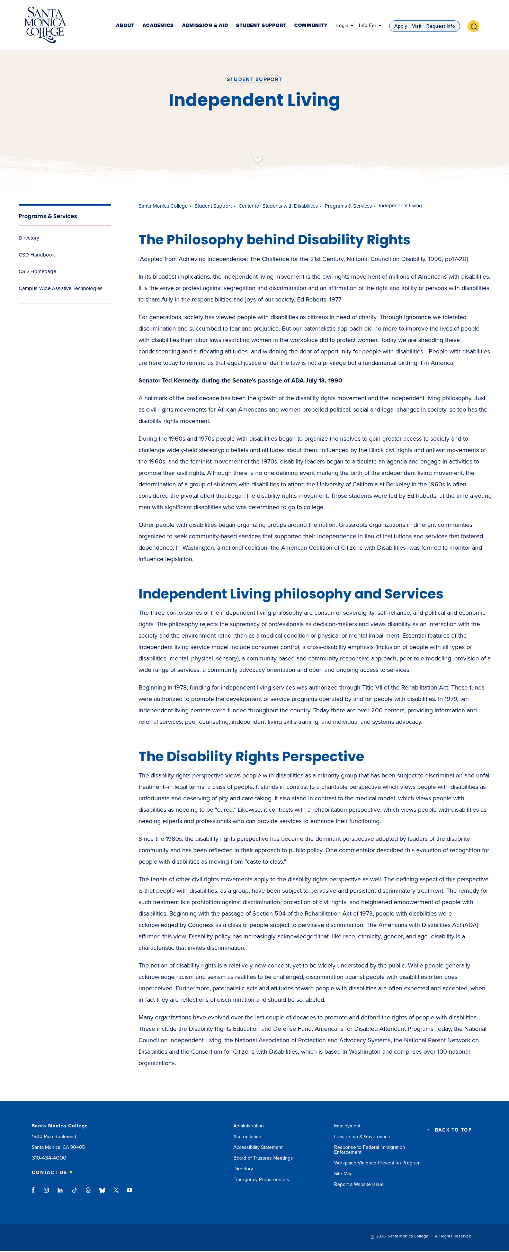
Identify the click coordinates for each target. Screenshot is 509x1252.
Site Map (343, 1174)
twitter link (116, 1193)
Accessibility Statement (258, 1147)
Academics (158, 25)
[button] (476, 25)
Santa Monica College (163, 206)
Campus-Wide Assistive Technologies (60, 288)
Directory (29, 238)
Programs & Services (48, 216)
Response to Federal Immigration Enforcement (369, 1149)
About (125, 25)
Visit (417, 26)
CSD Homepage (37, 271)
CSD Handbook (37, 255)
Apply (400, 26)
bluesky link (102, 1193)
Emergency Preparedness (261, 1179)
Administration (248, 1126)
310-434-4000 (49, 1158)
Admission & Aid (205, 25)
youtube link (129, 1193)
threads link (88, 1193)
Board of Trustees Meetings (263, 1158)
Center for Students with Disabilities (278, 206)
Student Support (261, 25)
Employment (347, 1126)
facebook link (35, 1193)
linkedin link (60, 1193)
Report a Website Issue (359, 1184)
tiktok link (74, 1193)
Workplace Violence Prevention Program (377, 1163)
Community (310, 25)
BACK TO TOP (453, 1130)
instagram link (47, 1193)
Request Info (440, 26)
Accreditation (247, 1137)
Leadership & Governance (362, 1137)
